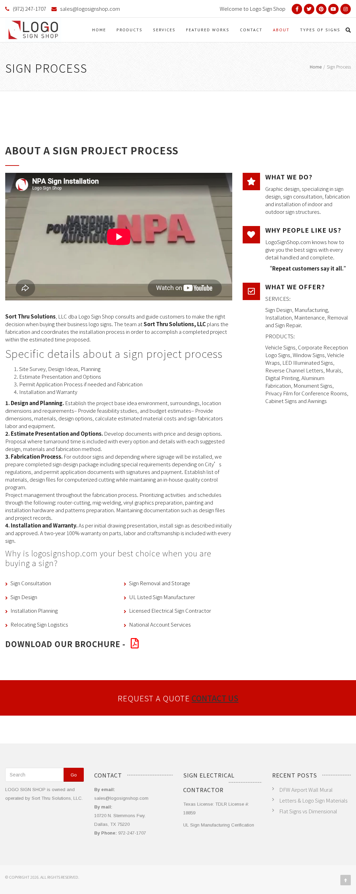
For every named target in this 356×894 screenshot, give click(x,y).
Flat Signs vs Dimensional (308, 811)
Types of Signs (320, 29)
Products (129, 29)
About (281, 29)
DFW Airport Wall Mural (306, 789)
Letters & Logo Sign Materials (313, 800)
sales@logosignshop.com (90, 8)
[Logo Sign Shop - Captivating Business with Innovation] (33, 30)
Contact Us (215, 697)
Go (74, 775)
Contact (251, 29)
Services (164, 29)
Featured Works (207, 29)
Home (99, 29)
